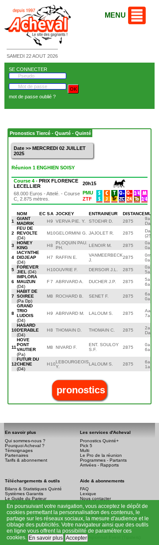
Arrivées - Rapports (99, 465)
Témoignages (19, 450)
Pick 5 (86, 445)
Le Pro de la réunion (101, 455)
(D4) (27, 233)
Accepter (76, 538)
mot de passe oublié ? (32, 96)
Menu (115, 15)
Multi (84, 450)
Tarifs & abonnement (26, 460)
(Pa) (26, 347)
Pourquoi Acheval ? (25, 445)
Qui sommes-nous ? (25, 440)
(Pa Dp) (27, 296)
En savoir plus (46, 538)
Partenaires (16, 455)
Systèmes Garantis (24, 493)
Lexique (88, 493)
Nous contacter (95, 498)
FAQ (84, 488)
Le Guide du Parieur (25, 498)
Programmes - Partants (103, 460)
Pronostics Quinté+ (99, 440)
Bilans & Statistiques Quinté (33, 488)
